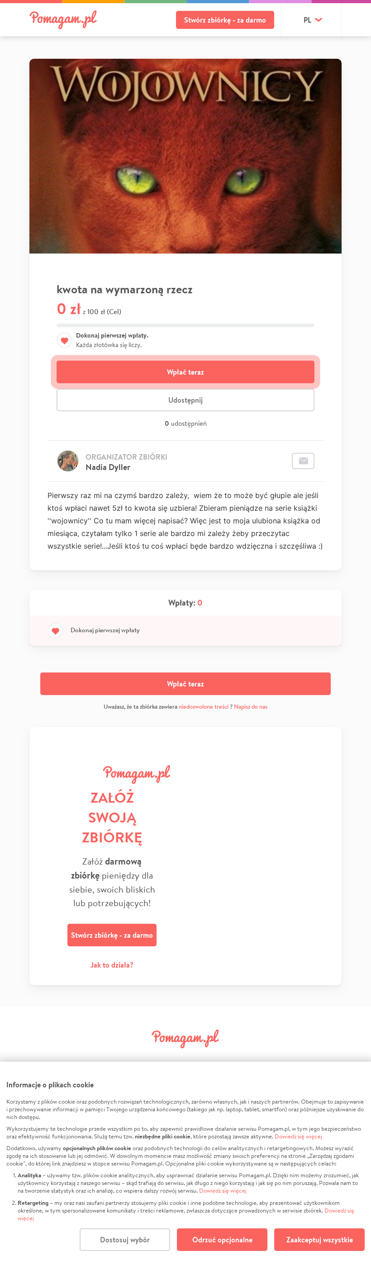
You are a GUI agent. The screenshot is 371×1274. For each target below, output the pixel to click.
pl (307, 20)
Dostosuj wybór (125, 1240)
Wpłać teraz (185, 372)
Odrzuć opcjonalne (222, 1240)
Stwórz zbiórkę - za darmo (225, 20)
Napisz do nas (250, 706)
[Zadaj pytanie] (303, 461)
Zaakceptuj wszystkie (319, 1240)
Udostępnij (185, 400)
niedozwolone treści (203, 706)
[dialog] (185, 1168)
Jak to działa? (111, 965)
